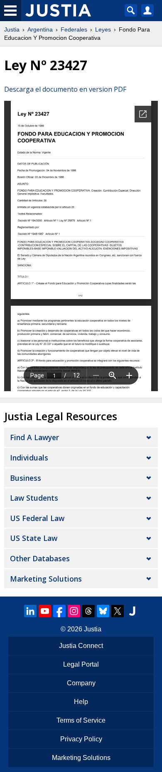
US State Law (33, 538)
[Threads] (88, 611)
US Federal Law (37, 518)
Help (81, 701)
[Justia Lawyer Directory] (132, 611)
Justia (12, 29)
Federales (74, 29)
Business (25, 478)
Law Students (34, 498)
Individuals (29, 458)
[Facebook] (59, 611)
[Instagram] (74, 611)
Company (81, 683)
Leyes (103, 29)
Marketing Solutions (46, 579)
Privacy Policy (81, 739)
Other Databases (40, 558)
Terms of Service (81, 720)
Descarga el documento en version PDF (65, 89)
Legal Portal (81, 664)
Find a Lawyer (34, 437)
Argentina (40, 29)
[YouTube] (45, 611)
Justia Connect (81, 645)
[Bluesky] (103, 611)
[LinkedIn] (30, 611)
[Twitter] (117, 611)
